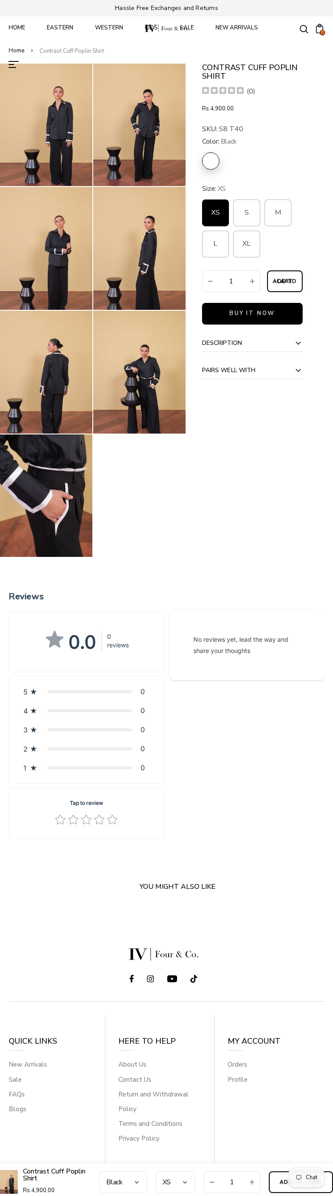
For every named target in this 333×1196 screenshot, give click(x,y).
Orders (237, 1064)
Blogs (17, 1109)
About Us (132, 1064)
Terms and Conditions (150, 1123)
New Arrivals (28, 1064)
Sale (15, 1079)
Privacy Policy (139, 1138)
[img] (223, 91)
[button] (86, 691)
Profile (238, 1079)
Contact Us (134, 1079)
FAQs (17, 1094)
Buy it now (252, 313)
